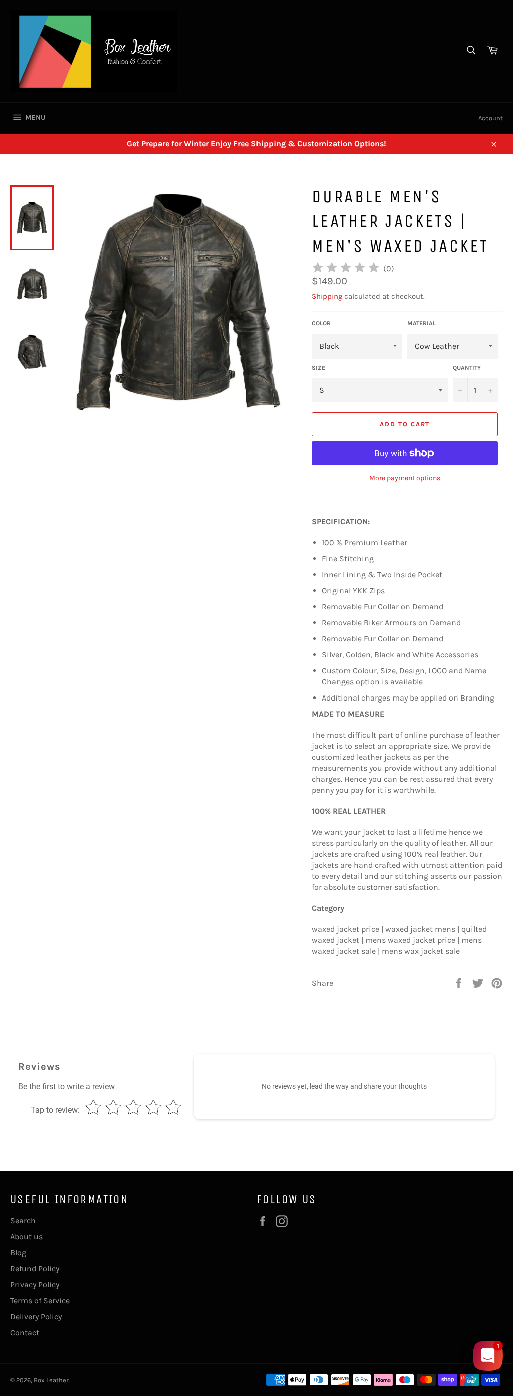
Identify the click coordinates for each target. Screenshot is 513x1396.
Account (490, 118)
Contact (24, 1332)
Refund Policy (34, 1268)
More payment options (404, 478)
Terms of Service (40, 1300)
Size (318, 367)
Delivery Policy (36, 1316)
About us (26, 1236)
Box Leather (51, 1380)
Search (23, 1220)
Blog (18, 1252)
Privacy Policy (34, 1284)
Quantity (467, 367)
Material (421, 323)
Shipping (327, 296)
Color (321, 323)
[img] (346, 269)
